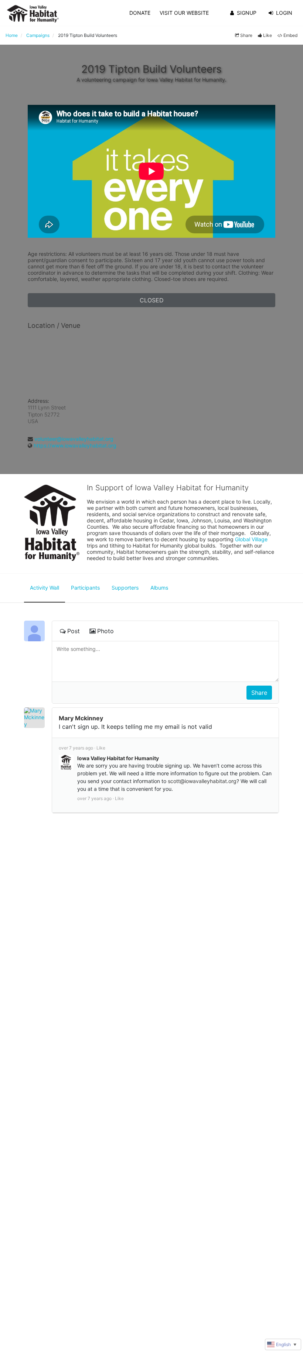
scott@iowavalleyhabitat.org (202, 781)
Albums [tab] (159, 587)
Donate (139, 13)
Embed (290, 35)
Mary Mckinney (81, 718)
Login (284, 13)
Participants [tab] (85, 587)
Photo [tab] (105, 631)
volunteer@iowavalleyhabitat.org (73, 439)
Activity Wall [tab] (44, 587)
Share (246, 35)
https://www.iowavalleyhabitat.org (75, 445)
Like (267, 35)
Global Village (251, 539)
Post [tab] (73, 631)
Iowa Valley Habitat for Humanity (118, 758)
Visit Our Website (184, 13)
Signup (246, 13)
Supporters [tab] (125, 587)
